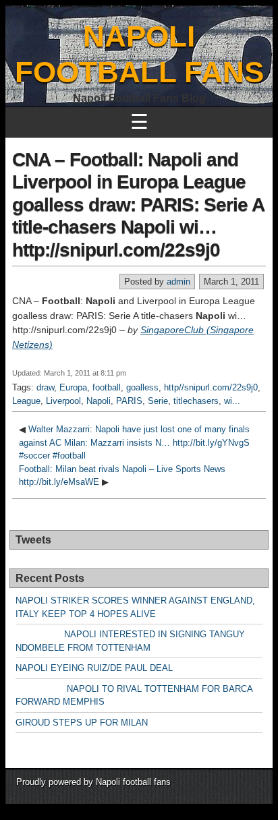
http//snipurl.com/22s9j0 (211, 387)
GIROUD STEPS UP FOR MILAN (82, 723)
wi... (232, 401)
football (106, 387)
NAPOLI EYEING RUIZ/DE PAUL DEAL (94, 668)
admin (178, 281)
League (26, 401)
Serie (158, 401)
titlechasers (196, 401)
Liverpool (63, 401)
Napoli (98, 401)
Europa (73, 387)
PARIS (129, 401)
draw (45, 387)
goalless (142, 387)
